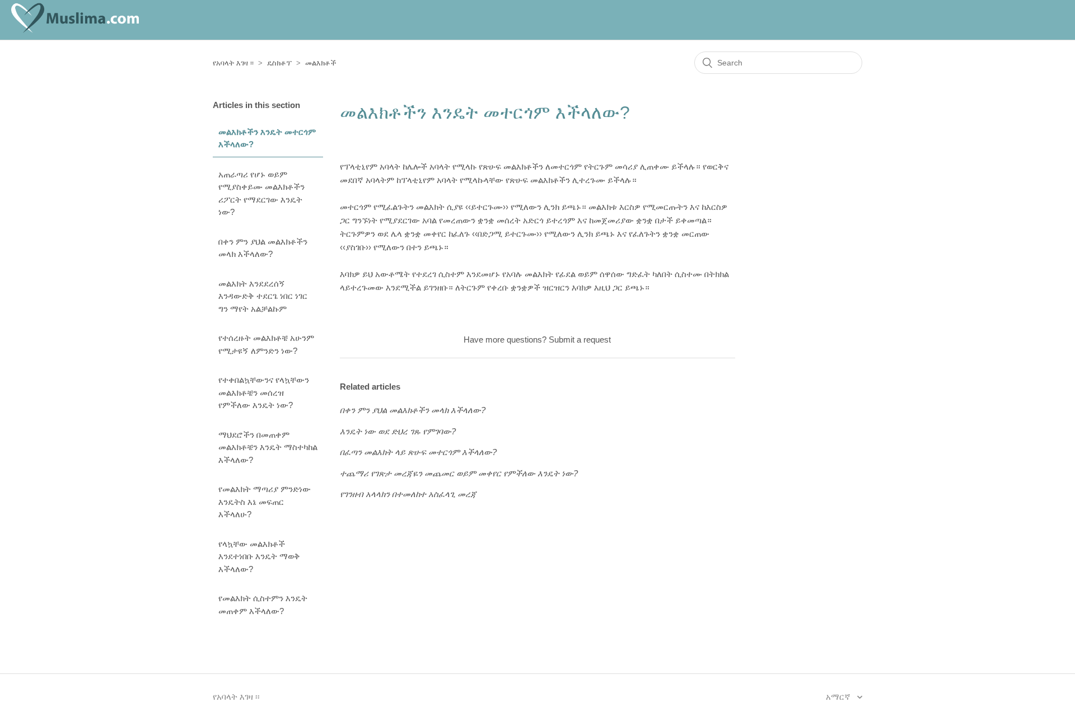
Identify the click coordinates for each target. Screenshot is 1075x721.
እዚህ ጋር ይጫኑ (619, 287)
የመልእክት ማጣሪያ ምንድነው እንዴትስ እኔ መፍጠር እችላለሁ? (264, 501)
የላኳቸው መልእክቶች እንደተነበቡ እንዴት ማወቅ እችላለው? (259, 556)
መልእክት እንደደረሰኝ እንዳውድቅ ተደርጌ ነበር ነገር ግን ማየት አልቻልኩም (262, 296)
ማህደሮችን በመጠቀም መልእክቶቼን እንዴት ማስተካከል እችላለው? (267, 447)
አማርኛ (839, 696)
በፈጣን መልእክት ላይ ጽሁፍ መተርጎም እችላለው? (418, 452)
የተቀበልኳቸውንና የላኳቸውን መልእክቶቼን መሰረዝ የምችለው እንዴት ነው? (263, 392)
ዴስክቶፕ (279, 63)
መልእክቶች (320, 63)
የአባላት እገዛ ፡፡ (233, 63)
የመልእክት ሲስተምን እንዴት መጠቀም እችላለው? (262, 604)
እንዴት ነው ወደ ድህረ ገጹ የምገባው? (398, 431)
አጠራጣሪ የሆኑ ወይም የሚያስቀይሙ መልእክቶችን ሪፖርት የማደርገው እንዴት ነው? (261, 193)
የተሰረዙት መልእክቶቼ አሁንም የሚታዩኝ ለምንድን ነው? (266, 344)
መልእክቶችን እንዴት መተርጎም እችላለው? (267, 138)
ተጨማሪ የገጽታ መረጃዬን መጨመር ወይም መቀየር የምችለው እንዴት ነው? (459, 473)
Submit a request (580, 339)
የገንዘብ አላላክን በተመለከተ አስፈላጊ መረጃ (408, 494)
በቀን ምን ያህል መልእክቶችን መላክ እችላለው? (262, 248)
